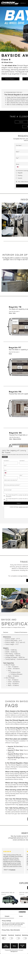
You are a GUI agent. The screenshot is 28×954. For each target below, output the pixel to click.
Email (5, 465)
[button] (5, 457)
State (20, 475)
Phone (5, 470)
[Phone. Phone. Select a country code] (6, 472)
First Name (6, 460)
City (5, 475)
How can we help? (8, 489)
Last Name (22, 460)
